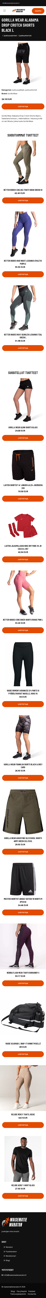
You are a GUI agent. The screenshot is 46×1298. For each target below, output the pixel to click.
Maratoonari (11, 1256)
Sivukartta (32, 1294)
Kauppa (38, 11)
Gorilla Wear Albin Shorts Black (23, 427)
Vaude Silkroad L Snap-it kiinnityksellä (23, 1043)
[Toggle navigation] (4, 11)
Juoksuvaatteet (10, 35)
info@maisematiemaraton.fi (10, 3)
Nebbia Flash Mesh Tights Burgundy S (23, 972)
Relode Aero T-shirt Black (23, 1185)
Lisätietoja (23, 106)
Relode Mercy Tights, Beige (23, 1114)
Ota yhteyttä (22, 1291)
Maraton (9, 1247)
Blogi (8, 1260)
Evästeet (31, 1291)
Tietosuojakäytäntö (18, 1294)
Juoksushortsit (25, 35)
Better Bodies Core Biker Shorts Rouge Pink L (23, 619)
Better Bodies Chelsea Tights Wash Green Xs (23, 189)
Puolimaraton (11, 1251)
